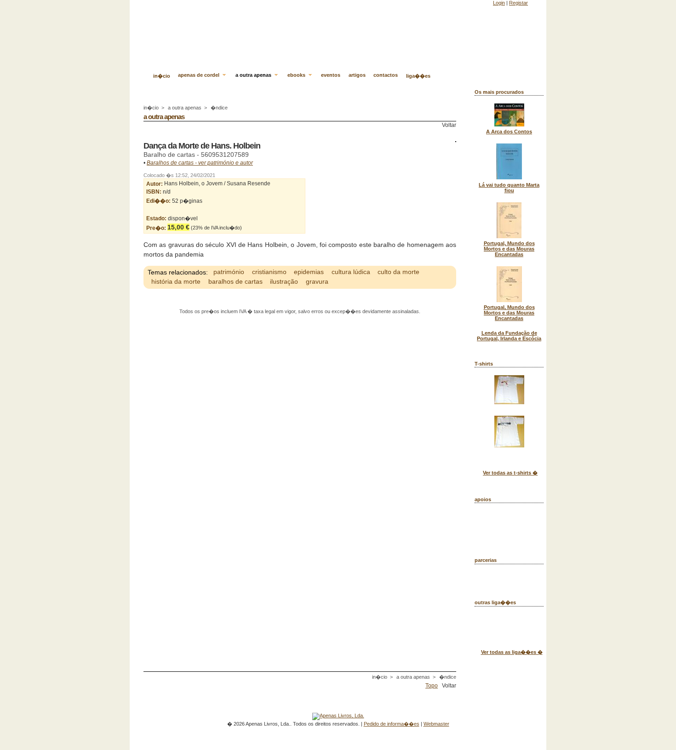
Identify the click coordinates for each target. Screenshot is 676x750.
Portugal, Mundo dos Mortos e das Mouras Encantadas (509, 248)
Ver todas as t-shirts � (510, 472)
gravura (317, 282)
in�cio (161, 76)
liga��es (418, 76)
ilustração (284, 282)
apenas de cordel (199, 75)
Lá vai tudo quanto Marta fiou (509, 187)
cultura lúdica (351, 272)
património (228, 272)
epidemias (309, 272)
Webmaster (436, 724)
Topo (431, 685)
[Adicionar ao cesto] (243, 227)
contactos (385, 75)
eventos (330, 75)
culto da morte (398, 272)
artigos (357, 75)
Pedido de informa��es (391, 724)
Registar (518, 3)
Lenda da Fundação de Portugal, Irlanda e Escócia (509, 335)
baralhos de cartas (235, 282)
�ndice (219, 107)
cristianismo (269, 272)
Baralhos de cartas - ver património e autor (200, 163)
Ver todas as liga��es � (512, 652)
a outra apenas (254, 75)
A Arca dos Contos (509, 131)
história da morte (176, 282)
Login (499, 3)
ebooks (297, 75)
